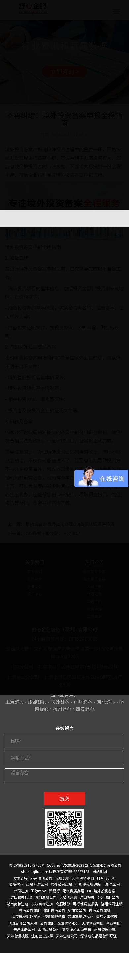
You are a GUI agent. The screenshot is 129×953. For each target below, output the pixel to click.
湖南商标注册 (17, 903)
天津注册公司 (24, 929)
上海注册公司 (49, 929)
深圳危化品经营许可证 (98, 935)
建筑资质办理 (73, 890)
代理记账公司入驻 (22, 923)
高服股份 (63, 903)
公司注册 (21, 890)
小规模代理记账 (88, 884)
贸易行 (54, 890)
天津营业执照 (93, 923)
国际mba (38, 890)
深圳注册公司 (46, 897)
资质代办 (16, 884)
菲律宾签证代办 (80, 916)
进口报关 (87, 897)
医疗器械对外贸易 (26, 916)
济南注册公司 (41, 878)
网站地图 (99, 871)
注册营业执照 (42, 935)
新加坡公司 (77, 910)
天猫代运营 (68, 897)
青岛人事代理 (107, 916)
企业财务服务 (68, 923)
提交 (64, 798)
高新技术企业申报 (76, 929)
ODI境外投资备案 (101, 890)
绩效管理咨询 (54, 916)
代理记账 (62, 878)
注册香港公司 (37, 884)
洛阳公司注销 (112, 903)
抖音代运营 (106, 878)
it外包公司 (111, 884)
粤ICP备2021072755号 (27, 865)
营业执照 (113, 923)
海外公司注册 (61, 884)
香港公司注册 (30, 910)
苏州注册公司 (108, 897)
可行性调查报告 (85, 903)
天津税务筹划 (83, 878)
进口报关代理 (21, 897)
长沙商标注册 (42, 903)
